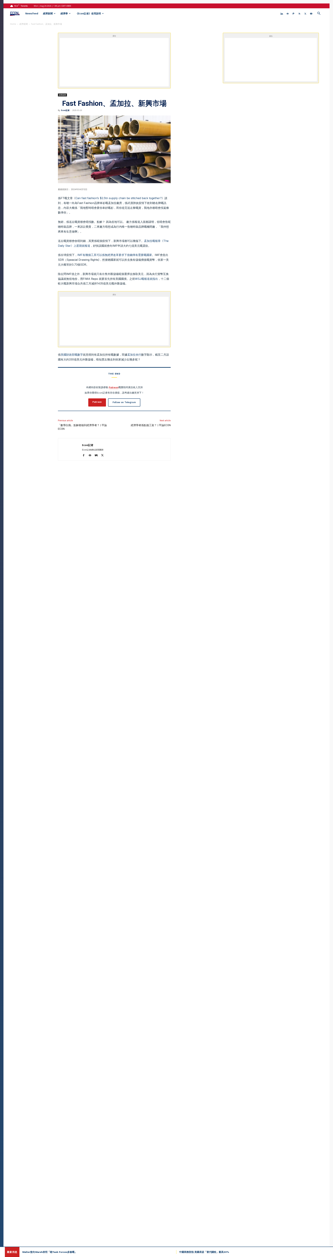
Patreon (113, 387)
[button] (319, 14)
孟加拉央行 (134, 354)
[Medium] (97, 455)
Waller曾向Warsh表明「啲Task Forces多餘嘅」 (49, 1252)
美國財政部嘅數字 (72, 354)
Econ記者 (65, 110)
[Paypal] (293, 13)
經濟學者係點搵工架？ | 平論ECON (151, 425)
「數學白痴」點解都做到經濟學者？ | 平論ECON (82, 427)
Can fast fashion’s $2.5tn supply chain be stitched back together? (118, 198)
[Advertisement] (118, 62)
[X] (305, 13)
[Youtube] (311, 13)
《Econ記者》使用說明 (88, 13)
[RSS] (299, 13)
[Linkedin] (281, 13)
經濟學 (64, 13)
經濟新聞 (48, 13)
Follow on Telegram (124, 402)
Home (13, 24)
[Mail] (287, 13)
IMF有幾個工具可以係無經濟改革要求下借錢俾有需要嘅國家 (114, 255)
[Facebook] (85, 455)
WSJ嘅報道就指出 (146, 278)
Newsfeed (31, 13)
